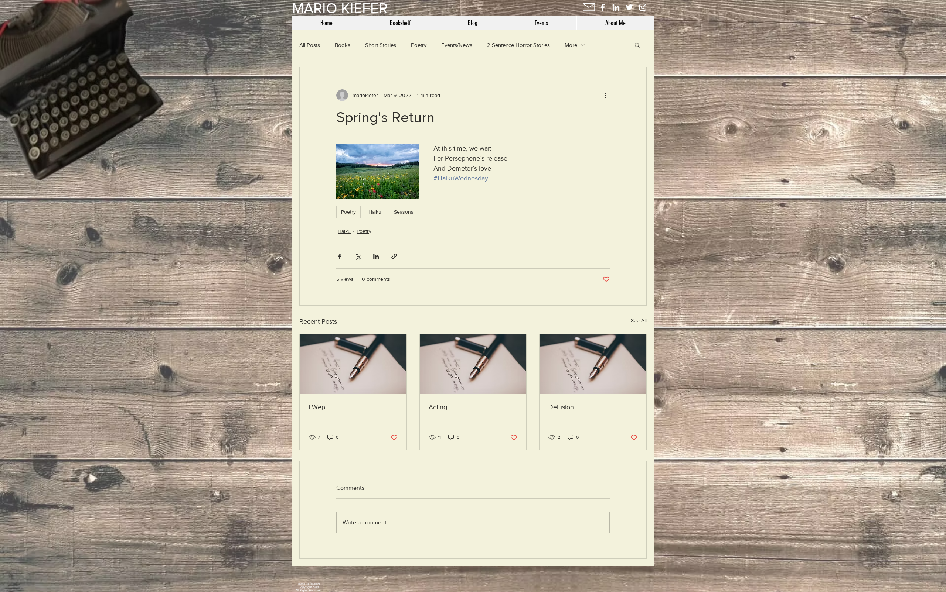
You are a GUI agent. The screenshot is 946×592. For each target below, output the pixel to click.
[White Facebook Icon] (603, 7)
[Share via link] (394, 256)
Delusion (561, 407)
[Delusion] (593, 364)
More (571, 45)
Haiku (374, 212)
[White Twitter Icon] (629, 7)
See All (639, 320)
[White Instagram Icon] (642, 7)
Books (342, 45)
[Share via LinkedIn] (376, 256)
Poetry (418, 45)
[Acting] (473, 364)
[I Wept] (353, 364)
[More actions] (605, 95)
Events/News (456, 45)
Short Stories (380, 45)
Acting (438, 407)
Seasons (404, 212)
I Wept (318, 407)
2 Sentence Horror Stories (518, 45)
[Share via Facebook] (339, 256)
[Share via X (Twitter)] (357, 256)
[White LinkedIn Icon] (616, 7)
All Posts (309, 45)
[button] (637, 45)
